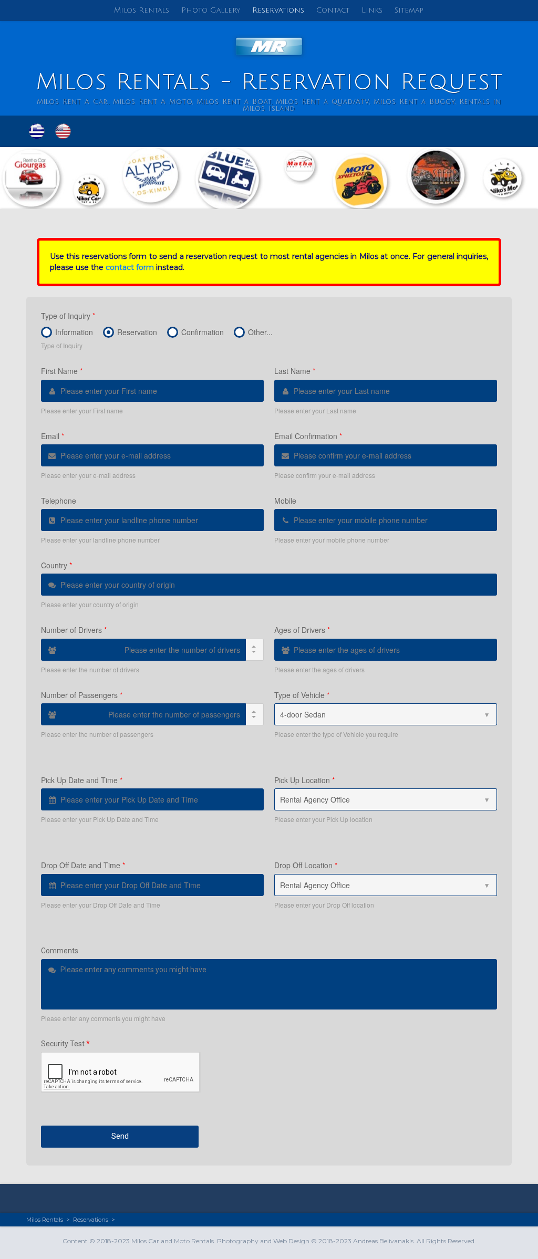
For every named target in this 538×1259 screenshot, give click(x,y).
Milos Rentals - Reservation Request (269, 82)
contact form (130, 267)
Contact (332, 10)
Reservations (278, 10)
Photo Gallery (210, 10)
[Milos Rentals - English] (63, 131)
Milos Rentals (141, 10)
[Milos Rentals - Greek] (36, 131)
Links (371, 10)
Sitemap (409, 10)
